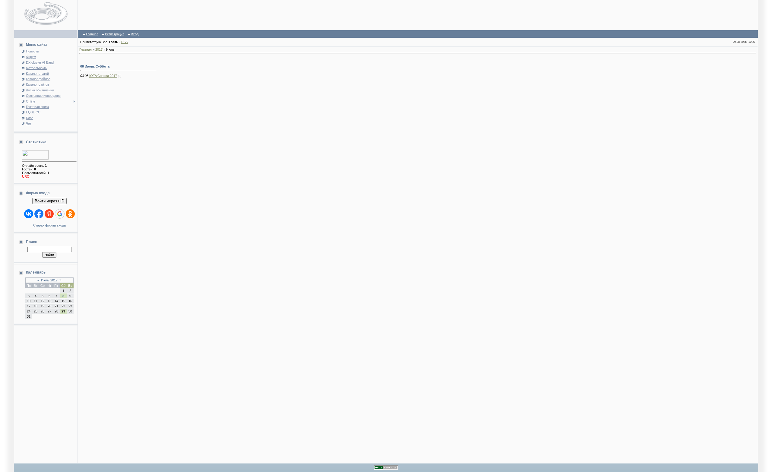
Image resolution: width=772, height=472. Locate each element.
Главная (92, 34)
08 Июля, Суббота (94, 66)
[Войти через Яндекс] (49, 213)
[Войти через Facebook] (38, 213)
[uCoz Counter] (35, 158)
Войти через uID (49, 201)
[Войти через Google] (60, 214)
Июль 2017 (49, 280)
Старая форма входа (49, 225)
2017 (99, 49)
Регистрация (114, 34)
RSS (124, 42)
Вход (134, 34)
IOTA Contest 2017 (103, 76)
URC (25, 176)
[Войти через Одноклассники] (70, 213)
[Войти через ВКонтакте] (28, 213)
